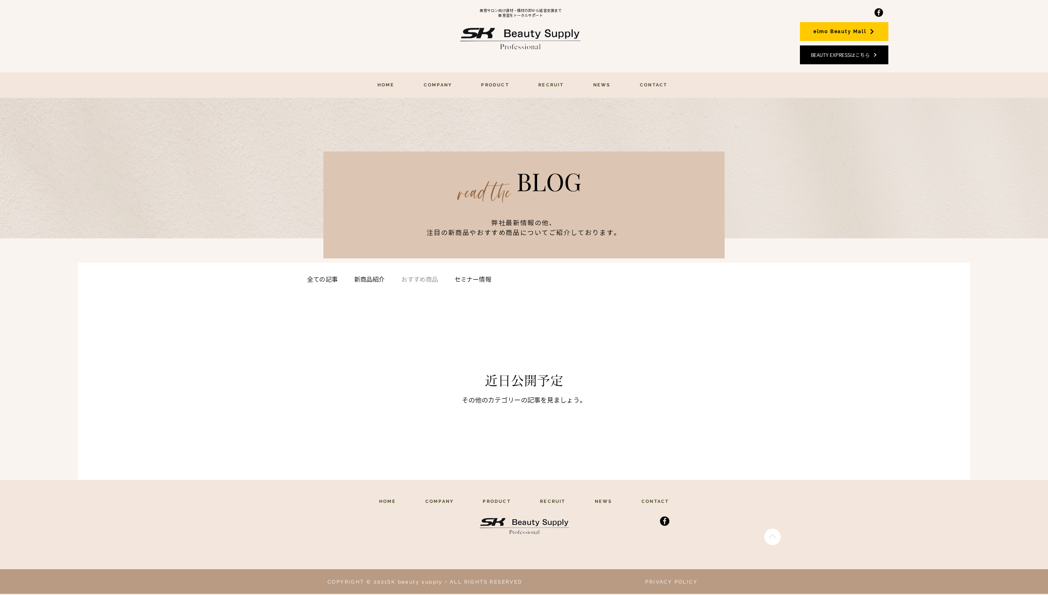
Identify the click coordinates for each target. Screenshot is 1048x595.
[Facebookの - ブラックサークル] (878, 12)
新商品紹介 (369, 279)
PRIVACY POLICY (671, 582)
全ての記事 (322, 279)
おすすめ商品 (419, 279)
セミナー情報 (472, 279)
